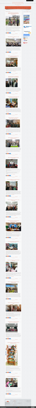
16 (13, 404)
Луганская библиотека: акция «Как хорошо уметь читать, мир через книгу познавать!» (13, 97)
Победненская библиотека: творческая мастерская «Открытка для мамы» (13, 282)
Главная (6, 11)
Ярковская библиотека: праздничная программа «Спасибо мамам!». (13, 157)
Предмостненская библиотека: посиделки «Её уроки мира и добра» (13, 260)
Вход (29, 400)
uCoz (19, 403)
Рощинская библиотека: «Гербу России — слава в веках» (13, 37)
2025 (7, 11)
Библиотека (11, 33)
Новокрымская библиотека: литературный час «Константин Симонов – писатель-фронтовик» (13, 76)
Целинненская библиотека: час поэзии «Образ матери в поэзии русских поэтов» (13, 179)
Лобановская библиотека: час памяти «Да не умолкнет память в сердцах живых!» (13, 118)
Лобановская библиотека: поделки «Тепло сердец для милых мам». (13, 376)
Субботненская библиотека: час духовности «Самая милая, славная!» (13, 200)
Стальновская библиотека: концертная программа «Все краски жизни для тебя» (13, 221)
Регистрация (28, 400)
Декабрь (9, 11)
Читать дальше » (14, 31)
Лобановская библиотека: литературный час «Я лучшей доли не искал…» (13, 138)
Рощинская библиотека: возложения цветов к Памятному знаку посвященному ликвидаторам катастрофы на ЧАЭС (13, 13)
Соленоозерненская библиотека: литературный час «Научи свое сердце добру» (13, 241)
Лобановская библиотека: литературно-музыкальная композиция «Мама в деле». (13, 343)
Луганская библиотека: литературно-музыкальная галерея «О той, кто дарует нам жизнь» (13, 322)
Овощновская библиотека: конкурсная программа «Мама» (13, 303)
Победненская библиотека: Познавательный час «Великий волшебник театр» (13, 56)
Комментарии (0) (16, 33)
